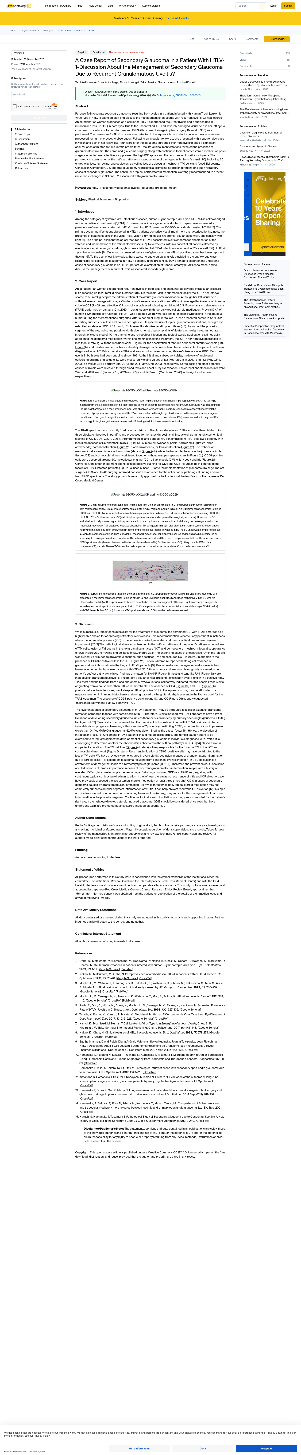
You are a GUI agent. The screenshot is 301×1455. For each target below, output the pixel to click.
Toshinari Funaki (186, 82)
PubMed (126, 969)
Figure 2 (137, 443)
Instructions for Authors (58, 6)
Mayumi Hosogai (129, 82)
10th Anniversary (127, 6)
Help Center (95, 6)
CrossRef (145, 978)
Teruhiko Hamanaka (86, 82)
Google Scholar (109, 969)
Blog (110, 6)
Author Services (151, 6)
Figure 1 (190, 305)
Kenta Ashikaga (109, 82)
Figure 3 (187, 464)
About (80, 6)
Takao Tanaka (148, 82)
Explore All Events (176, 18)
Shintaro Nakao (166, 82)
